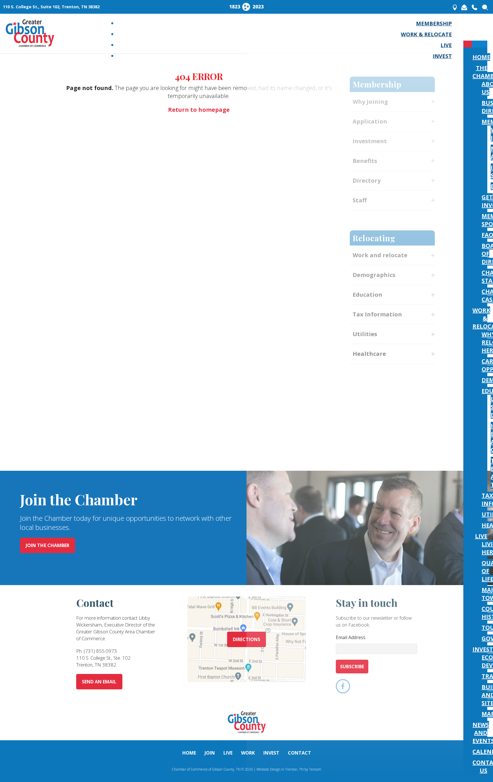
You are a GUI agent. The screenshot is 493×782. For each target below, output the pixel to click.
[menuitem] (434, 23)
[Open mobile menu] (467, 31)
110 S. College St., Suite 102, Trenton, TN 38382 (51, 6)
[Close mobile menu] (467, 44)
